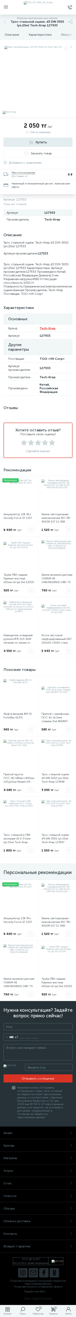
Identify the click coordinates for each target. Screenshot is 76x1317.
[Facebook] (44, 1272)
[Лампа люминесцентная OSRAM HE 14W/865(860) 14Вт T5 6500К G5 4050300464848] (57, 555)
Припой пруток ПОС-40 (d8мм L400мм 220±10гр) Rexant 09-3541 (19, 780)
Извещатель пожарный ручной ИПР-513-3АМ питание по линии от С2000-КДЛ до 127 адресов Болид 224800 (19, 643)
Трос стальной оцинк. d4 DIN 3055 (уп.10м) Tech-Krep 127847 (56, 838)
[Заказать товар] (31, 530)
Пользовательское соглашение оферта (38, 1286)
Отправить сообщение (38, 1078)
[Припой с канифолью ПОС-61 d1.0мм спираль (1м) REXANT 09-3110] (57, 694)
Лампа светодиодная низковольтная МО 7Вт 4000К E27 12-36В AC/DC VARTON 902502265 (56, 522)
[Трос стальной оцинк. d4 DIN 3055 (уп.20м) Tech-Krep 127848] (57, 755)
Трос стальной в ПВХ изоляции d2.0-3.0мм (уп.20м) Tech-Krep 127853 (17, 840)
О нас (8, 1183)
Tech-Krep (48, 328)
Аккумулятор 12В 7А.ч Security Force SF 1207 (18, 516)
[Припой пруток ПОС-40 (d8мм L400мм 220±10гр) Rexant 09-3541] (19, 755)
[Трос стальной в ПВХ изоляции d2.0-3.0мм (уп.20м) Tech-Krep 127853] (19, 815)
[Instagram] (22, 1272)
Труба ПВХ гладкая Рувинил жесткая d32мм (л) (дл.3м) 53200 (19, 578)
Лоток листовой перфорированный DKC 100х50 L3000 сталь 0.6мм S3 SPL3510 (57, 641)
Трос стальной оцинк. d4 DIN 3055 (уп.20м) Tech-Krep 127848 (56, 778)
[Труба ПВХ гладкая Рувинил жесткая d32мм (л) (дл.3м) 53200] (19, 555)
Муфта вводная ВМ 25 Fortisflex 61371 (18, 715)
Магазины (10, 1158)
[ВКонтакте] (33, 1272)
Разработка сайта (35, 1291)
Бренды (9, 1145)
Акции (8, 1133)
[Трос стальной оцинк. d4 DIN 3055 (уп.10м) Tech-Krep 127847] (57, 815)
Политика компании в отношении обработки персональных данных (38, 1282)
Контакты (10, 1234)
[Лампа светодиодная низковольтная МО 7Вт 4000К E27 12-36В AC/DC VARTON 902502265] (57, 494)
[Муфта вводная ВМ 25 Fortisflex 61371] (19, 694)
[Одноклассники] (54, 1272)
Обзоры (9, 1208)
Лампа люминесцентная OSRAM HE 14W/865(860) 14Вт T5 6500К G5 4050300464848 (57, 582)
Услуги (8, 1170)
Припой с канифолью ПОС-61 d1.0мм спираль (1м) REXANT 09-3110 (55, 719)
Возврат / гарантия (17, 1246)
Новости (10, 1196)
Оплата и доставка (17, 1221)
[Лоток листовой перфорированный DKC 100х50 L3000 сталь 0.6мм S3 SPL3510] (57, 616)
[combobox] (11, 1037)
